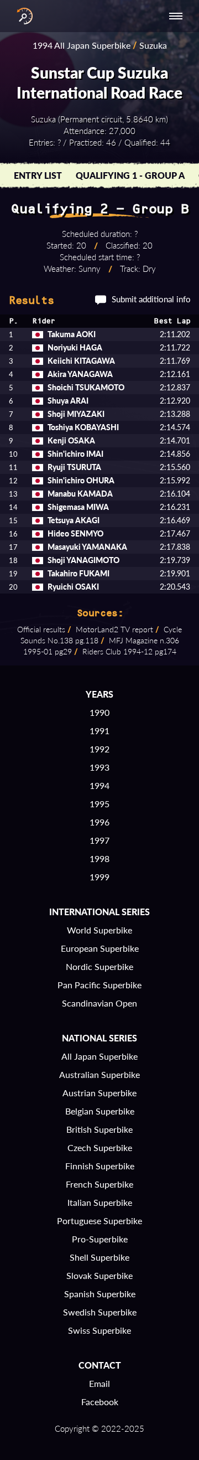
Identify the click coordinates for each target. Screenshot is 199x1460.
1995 (99, 803)
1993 (99, 767)
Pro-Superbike (100, 1238)
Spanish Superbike (99, 1293)
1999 (99, 876)
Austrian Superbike (99, 1092)
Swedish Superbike (100, 1312)
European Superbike (100, 948)
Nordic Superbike (99, 966)
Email (99, 1383)
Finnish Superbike (99, 1165)
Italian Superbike (99, 1202)
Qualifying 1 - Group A (130, 175)
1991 (99, 730)
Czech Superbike (99, 1147)
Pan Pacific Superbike (99, 984)
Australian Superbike (99, 1074)
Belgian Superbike (99, 1111)
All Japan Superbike (99, 1056)
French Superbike (99, 1184)
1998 (99, 858)
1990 (99, 712)
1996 (99, 822)
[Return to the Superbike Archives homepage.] (22, 16)
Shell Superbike (99, 1257)
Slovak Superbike (99, 1275)
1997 (99, 840)
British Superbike (99, 1129)
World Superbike (99, 930)
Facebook (99, 1401)
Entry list (38, 175)
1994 (99, 785)
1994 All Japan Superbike (81, 45)
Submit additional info (151, 299)
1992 (99, 748)
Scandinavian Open (99, 1003)
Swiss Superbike (99, 1330)
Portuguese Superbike (99, 1220)
